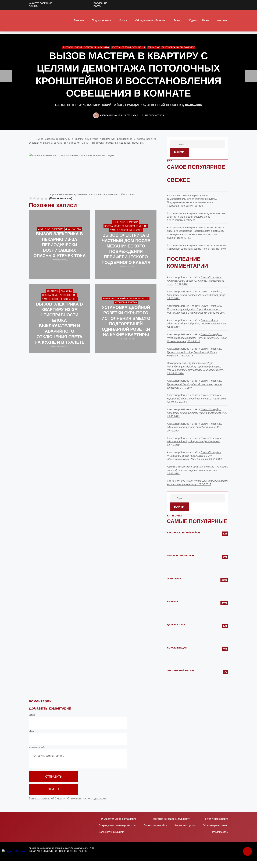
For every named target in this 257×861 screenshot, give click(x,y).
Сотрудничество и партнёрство (117, 825)
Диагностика (176, 624)
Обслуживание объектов (150, 20)
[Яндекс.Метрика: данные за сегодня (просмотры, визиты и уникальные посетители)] (14, 851)
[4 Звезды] (42, 198)
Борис (170, 481)
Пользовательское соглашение (117, 818)
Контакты (222, 20)
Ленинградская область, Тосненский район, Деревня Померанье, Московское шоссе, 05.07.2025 (197, 470)
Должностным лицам (111, 831)
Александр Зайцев (111, 115)
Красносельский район (183, 532)
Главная (79, 20)
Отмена (53, 789)
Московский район (180, 555)
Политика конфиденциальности (171, 818)
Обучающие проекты (215, 825)
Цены (205, 20)
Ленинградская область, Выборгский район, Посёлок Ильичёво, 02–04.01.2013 (197, 323)
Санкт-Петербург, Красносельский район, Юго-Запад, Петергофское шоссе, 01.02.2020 (195, 280)
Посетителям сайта (155, 825)
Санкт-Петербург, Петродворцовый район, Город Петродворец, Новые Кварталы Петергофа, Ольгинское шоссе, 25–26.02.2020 (195, 368)
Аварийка (173, 601)
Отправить (53, 776)
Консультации (177, 647)
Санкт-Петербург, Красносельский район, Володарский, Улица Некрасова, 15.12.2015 (194, 352)
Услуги (123, 20)
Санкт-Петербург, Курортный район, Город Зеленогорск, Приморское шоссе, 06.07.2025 (196, 398)
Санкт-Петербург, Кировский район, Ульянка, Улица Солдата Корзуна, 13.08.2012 (197, 413)
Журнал (193, 20)
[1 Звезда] (30, 198)
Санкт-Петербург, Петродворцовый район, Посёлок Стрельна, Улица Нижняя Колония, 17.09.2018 (197, 338)
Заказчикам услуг (185, 825)
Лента (176, 20)
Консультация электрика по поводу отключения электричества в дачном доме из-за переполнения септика (196, 216)
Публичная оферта (216, 818)
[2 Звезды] (34, 198)
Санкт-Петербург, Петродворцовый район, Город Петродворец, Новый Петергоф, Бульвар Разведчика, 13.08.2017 (196, 309)
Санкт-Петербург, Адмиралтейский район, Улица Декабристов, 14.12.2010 (194, 441)
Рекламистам (220, 831)
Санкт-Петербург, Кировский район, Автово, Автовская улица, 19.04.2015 (197, 482)
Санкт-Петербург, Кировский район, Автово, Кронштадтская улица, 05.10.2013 (196, 295)
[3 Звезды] (38, 198)
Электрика (174, 578)
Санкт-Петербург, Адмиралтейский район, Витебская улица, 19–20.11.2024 (194, 427)
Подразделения (101, 20)
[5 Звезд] (46, 198)
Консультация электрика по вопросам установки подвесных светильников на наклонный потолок (196, 246)
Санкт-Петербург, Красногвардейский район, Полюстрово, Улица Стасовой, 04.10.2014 (194, 384)
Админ (171, 466)
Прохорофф (174, 363)
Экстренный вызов (181, 670)
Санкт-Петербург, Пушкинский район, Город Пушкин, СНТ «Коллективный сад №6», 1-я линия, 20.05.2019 (194, 456)
